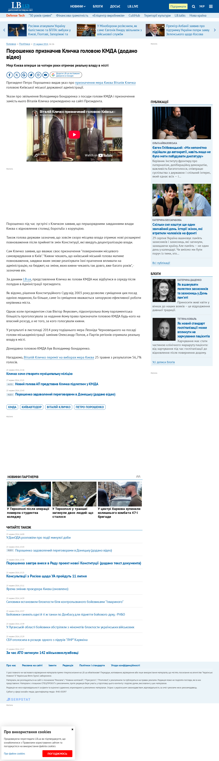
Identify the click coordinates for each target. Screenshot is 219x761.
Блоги (98, 6)
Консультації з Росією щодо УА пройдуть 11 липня (46, 576)
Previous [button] (4, 30)
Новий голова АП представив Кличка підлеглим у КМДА (53, 384)
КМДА (12, 407)
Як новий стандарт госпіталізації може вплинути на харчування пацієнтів (193, 330)
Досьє (115, 6)
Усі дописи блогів (163, 362)
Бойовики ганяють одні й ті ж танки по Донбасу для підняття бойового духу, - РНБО (65, 614)
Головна (11, 44)
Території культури (157, 15)
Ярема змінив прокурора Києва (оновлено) (37, 589)
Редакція (68, 665)
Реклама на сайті (32, 665)
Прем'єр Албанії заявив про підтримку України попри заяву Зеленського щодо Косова (187, 30)
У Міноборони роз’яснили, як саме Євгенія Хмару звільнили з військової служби (119, 30)
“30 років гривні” (40, 15)
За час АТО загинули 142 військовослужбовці (42, 652)
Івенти (52, 665)
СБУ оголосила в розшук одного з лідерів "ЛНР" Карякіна (46, 640)
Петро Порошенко (90, 407)
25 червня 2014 (40, 44)
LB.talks (180, 15)
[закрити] (72, 729)
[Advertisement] (74, 195)
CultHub (134, 15)
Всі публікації (161, 263)
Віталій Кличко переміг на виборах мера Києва (59, 357)
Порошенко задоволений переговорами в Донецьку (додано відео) (61, 394)
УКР (202, 6)
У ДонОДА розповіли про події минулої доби (38, 537)
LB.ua (27, 279)
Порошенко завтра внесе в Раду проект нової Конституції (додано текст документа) (73, 563)
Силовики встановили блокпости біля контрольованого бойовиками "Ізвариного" (64, 601)
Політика (24, 44)
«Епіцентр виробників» (108, 15)
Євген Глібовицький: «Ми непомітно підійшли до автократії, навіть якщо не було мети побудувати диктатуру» (181, 151)
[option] (40, 30)
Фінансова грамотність (72, 15)
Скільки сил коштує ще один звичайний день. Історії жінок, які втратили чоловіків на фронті (177, 228)
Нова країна (198, 15)
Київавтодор (32, 407)
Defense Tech (15, 15)
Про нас (11, 665)
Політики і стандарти (92, 665)
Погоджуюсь (57, 753)
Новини (76, 6)
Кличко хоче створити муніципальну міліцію (39, 373)
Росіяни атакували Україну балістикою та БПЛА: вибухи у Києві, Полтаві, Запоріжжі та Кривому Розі (49, 32)
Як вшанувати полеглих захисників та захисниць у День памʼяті (192, 291)
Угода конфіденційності (125, 665)
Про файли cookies (14, 753)
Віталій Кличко (58, 407)
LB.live (133, 6)
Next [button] (215, 30)
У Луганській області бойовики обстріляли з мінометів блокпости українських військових (70, 627)
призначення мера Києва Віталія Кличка (105, 82)
